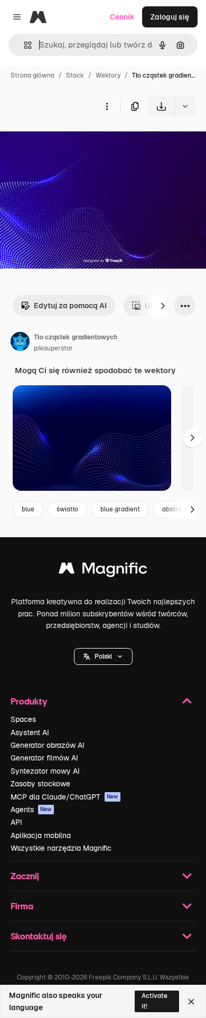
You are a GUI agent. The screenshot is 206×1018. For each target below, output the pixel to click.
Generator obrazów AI (48, 745)
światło (67, 509)
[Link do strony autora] (20, 343)
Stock (75, 75)
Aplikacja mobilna (41, 835)
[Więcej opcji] (106, 106)
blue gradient (120, 509)
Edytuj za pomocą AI (70, 305)
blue (28, 509)
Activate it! (154, 1001)
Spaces (23, 719)
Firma (22, 905)
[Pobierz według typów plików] (184, 106)
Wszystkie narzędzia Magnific (61, 848)
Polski (103, 656)
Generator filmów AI (44, 758)
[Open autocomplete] (23, 45)
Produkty (29, 701)
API (16, 822)
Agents (31, 809)
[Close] (191, 1001)
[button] (103, 656)
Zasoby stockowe (40, 783)
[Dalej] (162, 305)
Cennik (122, 17)
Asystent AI (30, 732)
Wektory (108, 75)
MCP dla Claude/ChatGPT (64, 797)
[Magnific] (103, 571)
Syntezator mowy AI (45, 771)
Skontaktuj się (39, 935)
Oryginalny (73, 141)
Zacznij (25, 875)
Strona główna (32, 75)
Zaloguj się (170, 17)
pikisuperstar (53, 348)
